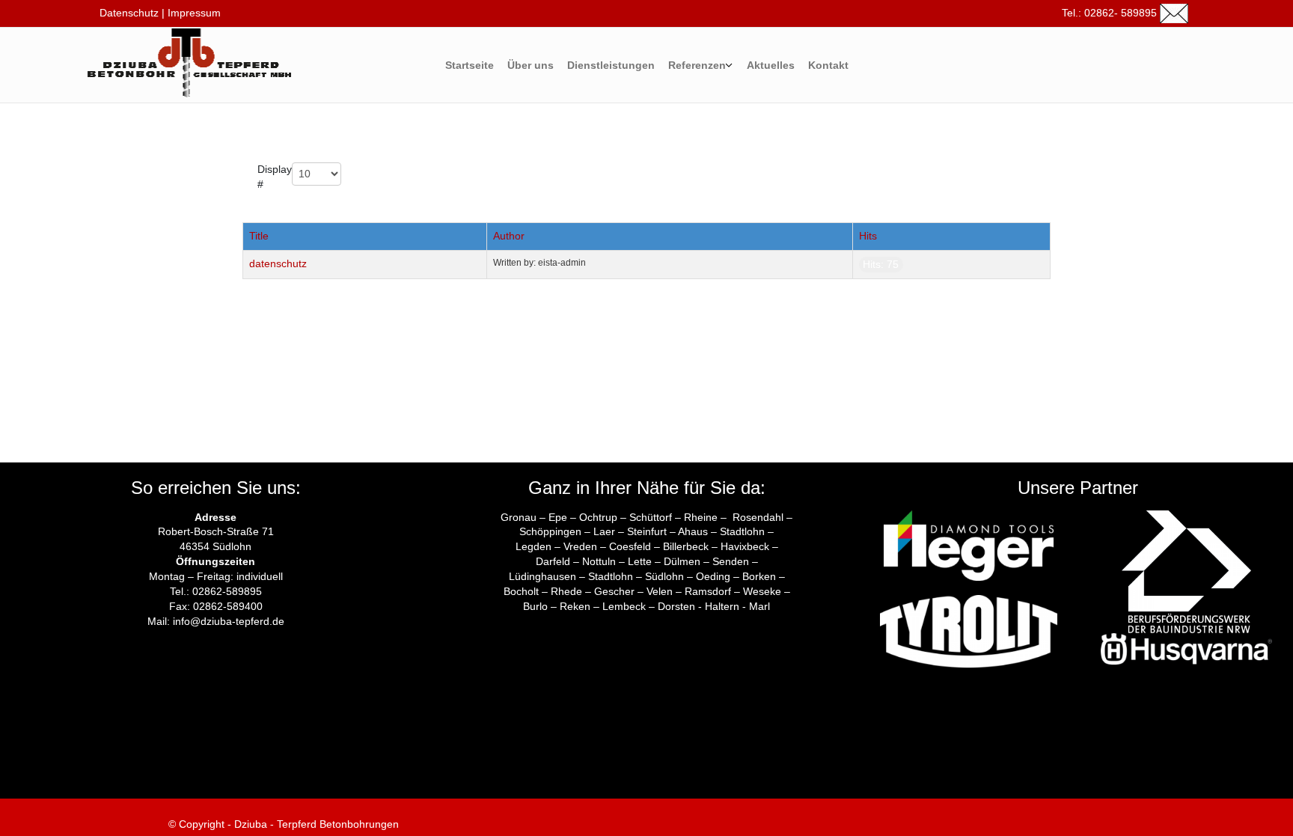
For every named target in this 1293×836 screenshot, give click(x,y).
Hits (868, 236)
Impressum (194, 13)
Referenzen (697, 65)
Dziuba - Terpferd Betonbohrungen (315, 824)
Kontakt (828, 65)
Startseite (469, 65)
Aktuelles (771, 65)
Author (509, 236)
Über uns (530, 65)
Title (259, 236)
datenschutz (278, 263)
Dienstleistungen (611, 65)
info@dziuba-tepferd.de (228, 621)
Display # (274, 176)
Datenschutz (128, 13)
